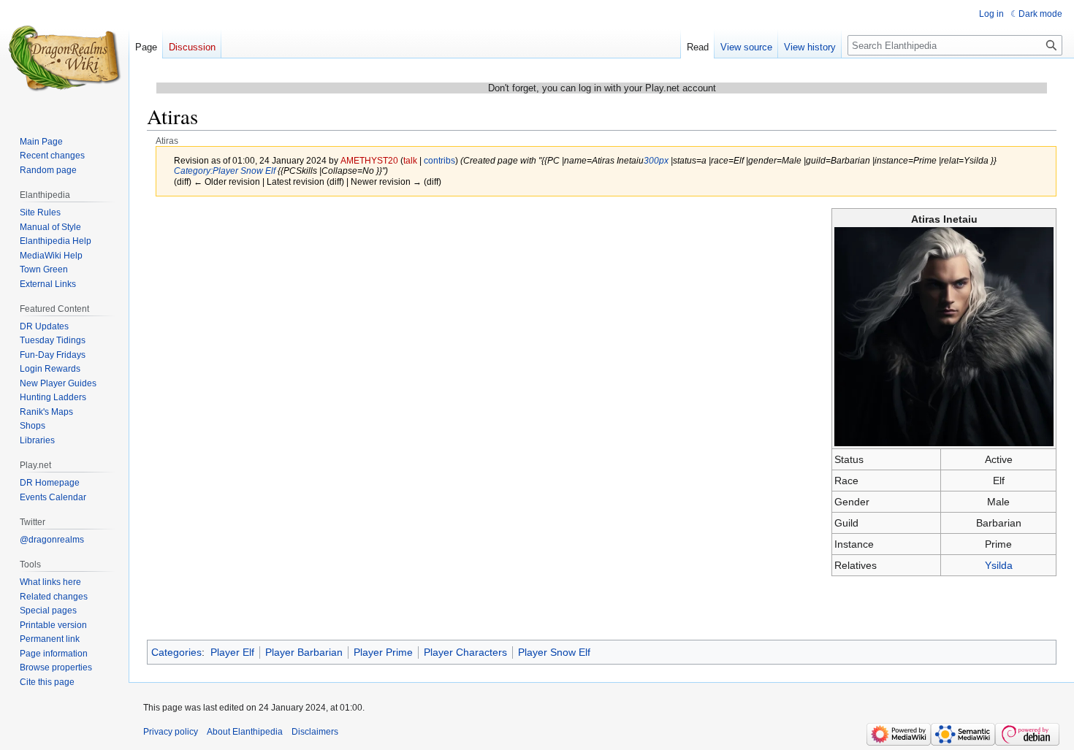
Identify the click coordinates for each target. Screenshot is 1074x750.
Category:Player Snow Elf (224, 170)
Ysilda (999, 565)
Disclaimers (315, 732)
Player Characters (465, 652)
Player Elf (232, 652)
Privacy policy (170, 732)
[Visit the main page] (64, 58)
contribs (439, 160)
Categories (176, 652)
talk (410, 160)
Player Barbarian (304, 652)
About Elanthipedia (245, 732)
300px (656, 160)
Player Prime (383, 652)
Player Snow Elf (554, 652)
